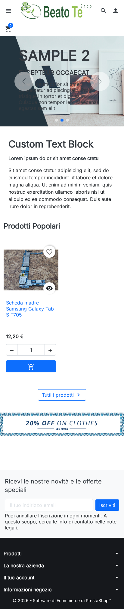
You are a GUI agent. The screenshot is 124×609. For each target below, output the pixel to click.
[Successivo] (100, 81)
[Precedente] (24, 81)
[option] (62, 81)
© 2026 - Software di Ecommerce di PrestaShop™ (62, 600)
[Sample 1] (56, 120)
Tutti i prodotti (62, 394)
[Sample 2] (62, 120)
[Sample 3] (67, 120)
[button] (103, 11)
